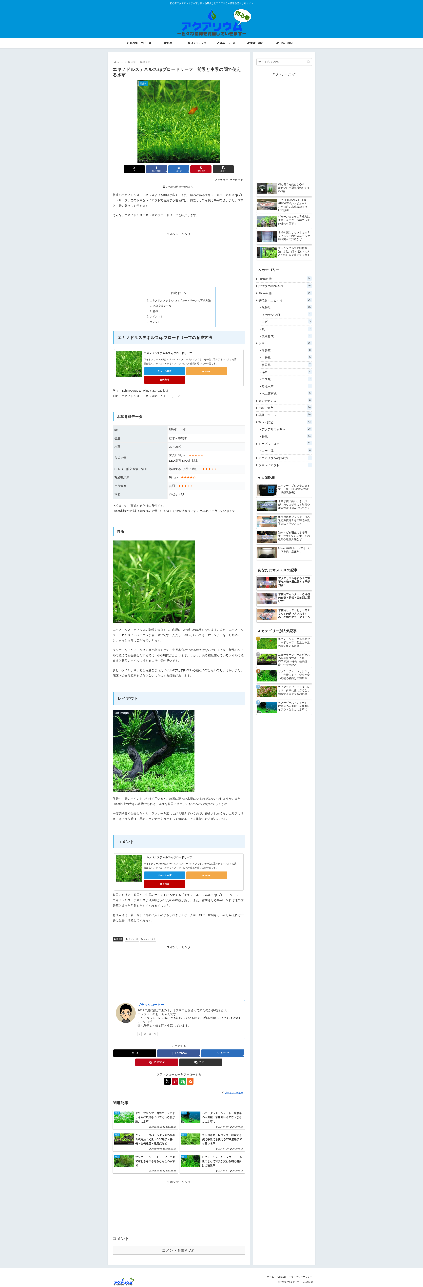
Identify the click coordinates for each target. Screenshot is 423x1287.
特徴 (155, 311)
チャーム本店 (165, 371)
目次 (174, 293)
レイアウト (156, 316)
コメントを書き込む (179, 1250)
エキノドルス (149, 939)
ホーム (270, 1276)
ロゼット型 (133, 939)
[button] (223, 169)
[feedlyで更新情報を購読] (150, 1034)
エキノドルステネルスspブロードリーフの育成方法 (180, 300)
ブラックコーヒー (151, 1005)
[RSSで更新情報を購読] (155, 1034)
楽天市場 (164, 379)
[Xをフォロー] (139, 1034)
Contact (281, 1276)
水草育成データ (162, 305)
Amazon (206, 371)
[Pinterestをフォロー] (145, 1034)
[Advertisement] (179, 260)
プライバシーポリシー (300, 1276)
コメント (155, 321)
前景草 (119, 939)
